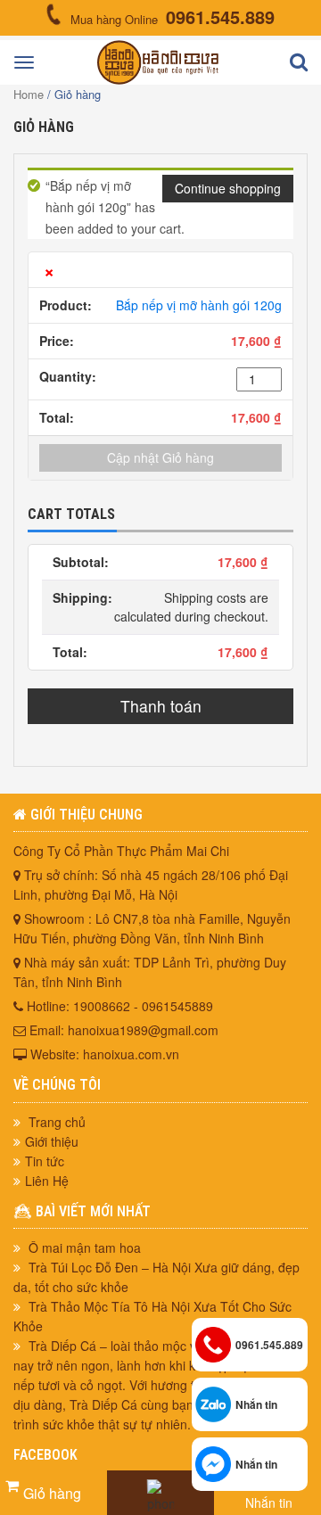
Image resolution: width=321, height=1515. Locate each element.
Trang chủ (55, 1122)
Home (28, 94)
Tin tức (44, 1161)
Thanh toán (161, 706)
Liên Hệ (47, 1181)
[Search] (299, 62)
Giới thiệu (51, 1141)
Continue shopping (228, 188)
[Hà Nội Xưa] (157, 79)
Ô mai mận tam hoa (85, 1247)
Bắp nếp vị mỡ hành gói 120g (199, 305)
